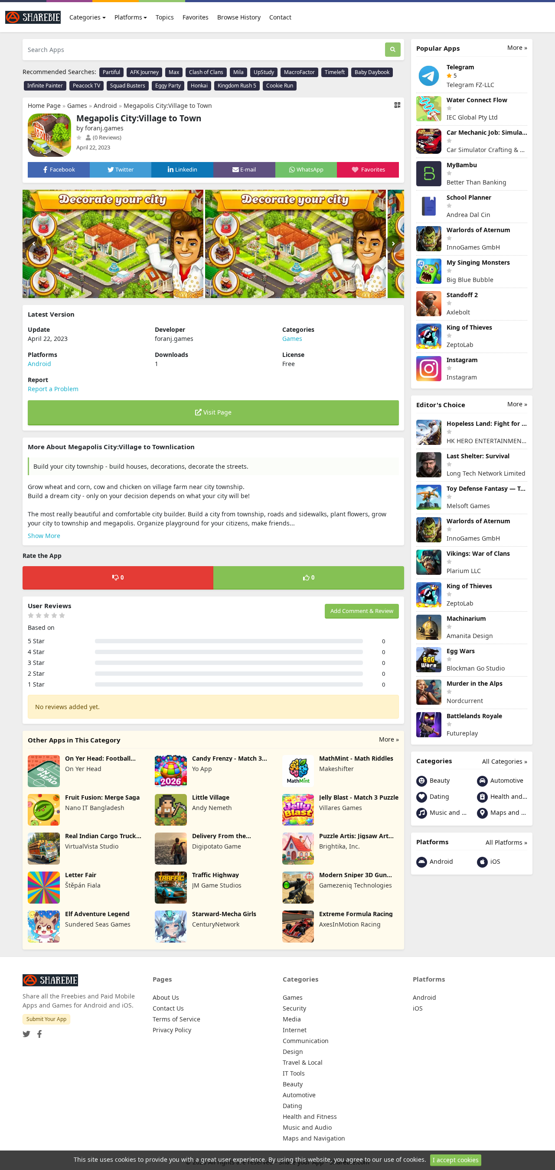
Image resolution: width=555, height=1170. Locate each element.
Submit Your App (46, 1019)
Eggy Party (168, 85)
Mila (238, 72)
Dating (438, 796)
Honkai (199, 85)
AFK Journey (144, 72)
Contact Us (168, 1008)
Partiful (111, 72)
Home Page (44, 105)
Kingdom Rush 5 (237, 85)
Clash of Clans (206, 72)
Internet (295, 1030)
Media (292, 1019)
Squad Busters (127, 85)
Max (174, 72)
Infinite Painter (45, 85)
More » (389, 739)
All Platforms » (506, 842)
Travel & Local (303, 1062)
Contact (280, 17)
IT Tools (294, 1073)
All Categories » (504, 761)
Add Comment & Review (361, 611)
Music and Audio (447, 812)
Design (293, 1051)
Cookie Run (279, 85)
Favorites (196, 17)
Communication (306, 1041)
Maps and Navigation (508, 812)
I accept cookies (456, 1160)
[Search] (393, 49)
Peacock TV (86, 85)
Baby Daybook (372, 72)
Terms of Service (176, 1019)
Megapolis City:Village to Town (168, 105)
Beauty (439, 780)
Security (294, 1008)
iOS (494, 861)
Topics (165, 17)
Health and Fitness (508, 796)
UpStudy (264, 72)
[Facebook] (37, 1031)
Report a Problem (53, 389)
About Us (166, 997)
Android (105, 105)
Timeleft (335, 72)
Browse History (239, 17)
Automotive (506, 780)
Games (77, 105)
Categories (85, 17)
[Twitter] (26, 1031)
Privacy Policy (172, 1030)
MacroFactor (299, 72)
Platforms (128, 17)
